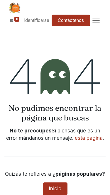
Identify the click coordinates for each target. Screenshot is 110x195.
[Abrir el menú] (96, 21)
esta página (89, 138)
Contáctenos (71, 20)
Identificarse (36, 20)
